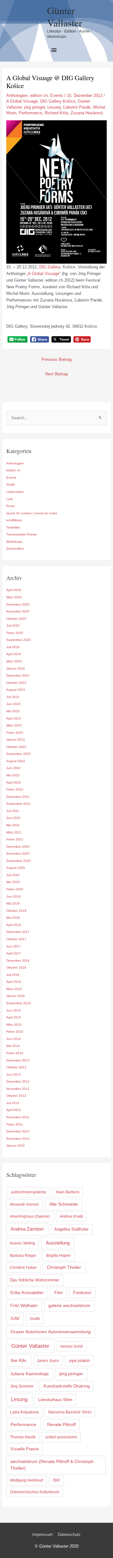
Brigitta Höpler (58, 1255)
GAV (15, 1318)
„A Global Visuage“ (44, 273)
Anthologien (17, 95)
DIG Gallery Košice (57, 101)
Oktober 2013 (16, 1067)
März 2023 (14, 725)
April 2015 (13, 1017)
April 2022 (13, 782)
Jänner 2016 (15, 996)
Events (56, 95)
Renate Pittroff (61, 1424)
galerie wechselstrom (69, 1305)
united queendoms (61, 1437)
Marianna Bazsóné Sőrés (70, 1412)
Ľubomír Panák (77, 107)
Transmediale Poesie (21, 534)
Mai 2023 (13, 711)
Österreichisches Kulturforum (34, 1492)
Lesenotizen (15, 491)
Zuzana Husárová (87, 112)
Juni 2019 (13, 896)
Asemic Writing (22, 1243)
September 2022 (18, 753)
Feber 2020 (14, 889)
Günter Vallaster (64, 16)
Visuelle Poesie (24, 1449)
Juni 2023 (13, 704)
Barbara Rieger (23, 1255)
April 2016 (13, 981)
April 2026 (13, 590)
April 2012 (13, 1110)
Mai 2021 (13, 825)
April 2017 (13, 953)
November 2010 (18, 1138)
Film (58, 1292)
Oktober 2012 (16, 1095)
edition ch (39, 95)
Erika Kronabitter (27, 1292)
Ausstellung (58, 1242)
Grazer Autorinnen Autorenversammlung (51, 1331)
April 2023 (13, 718)
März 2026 (14, 597)
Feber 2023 (14, 732)
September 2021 (18, 803)
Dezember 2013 (18, 1060)
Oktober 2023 (16, 682)
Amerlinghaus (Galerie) (30, 1216)
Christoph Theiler (64, 1267)
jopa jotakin (79, 1360)
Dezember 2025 (18, 604)
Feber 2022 (14, 789)
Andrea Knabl (71, 1216)
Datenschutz (69, 1534)
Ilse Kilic (19, 1360)
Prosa (10, 506)
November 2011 (17, 1117)
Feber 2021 (14, 839)
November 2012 (18, 1088)
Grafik (10, 484)
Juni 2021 (13, 818)
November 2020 (18, 853)
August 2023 (15, 689)
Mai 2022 (13, 775)
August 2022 (15, 761)
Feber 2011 (14, 1124)
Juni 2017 (13, 946)
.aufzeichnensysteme (28, 1192)
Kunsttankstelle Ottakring (67, 1386)
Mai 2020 (13, 882)
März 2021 (14, 832)
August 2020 (15, 867)
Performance (30, 112)
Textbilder (13, 527)
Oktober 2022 (16, 747)
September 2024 (18, 640)
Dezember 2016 (18, 960)
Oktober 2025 (16, 618)
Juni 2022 (13, 768)
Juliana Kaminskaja (29, 1373)
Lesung (54, 107)
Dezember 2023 (18, 675)
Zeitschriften (15, 548)
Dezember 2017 (18, 932)
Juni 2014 (13, 1039)
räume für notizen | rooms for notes (31, 513)
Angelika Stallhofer (71, 1229)
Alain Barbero (67, 1192)
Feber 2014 (14, 1053)
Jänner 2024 (15, 668)
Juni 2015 (13, 1010)
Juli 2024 (12, 647)
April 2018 (13, 925)
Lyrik (9, 499)
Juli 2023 (12, 697)
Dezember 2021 (18, 796)
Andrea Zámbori (27, 1229)
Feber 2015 (14, 1031)
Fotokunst (82, 1292)
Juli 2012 (12, 1103)
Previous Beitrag (56, 359)
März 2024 (14, 661)
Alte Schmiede (63, 1204)
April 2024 (13, 654)
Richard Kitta (56, 112)
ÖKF (56, 1480)
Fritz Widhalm (24, 1305)
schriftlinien (14, 520)
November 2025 (18, 611)
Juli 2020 (12, 875)
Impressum (42, 1534)
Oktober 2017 (16, 939)
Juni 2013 (13, 1074)
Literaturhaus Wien (55, 1399)
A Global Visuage (22, 101)
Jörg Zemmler (22, 1386)
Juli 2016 (12, 974)
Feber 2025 (14, 633)
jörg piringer (34, 107)
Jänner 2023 (15, 739)
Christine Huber (23, 1267)
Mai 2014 (13, 1046)
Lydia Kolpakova (24, 1412)
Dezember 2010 (18, 1131)
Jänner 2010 (15, 1145)
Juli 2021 (12, 811)
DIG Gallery (49, 267)
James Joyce (48, 1360)
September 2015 (18, 1003)
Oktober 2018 (16, 910)
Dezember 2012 (18, 1081)
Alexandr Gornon (24, 1204)
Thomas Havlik (22, 1437)
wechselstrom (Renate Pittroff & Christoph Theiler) (52, 1465)
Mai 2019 (13, 903)
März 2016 (14, 989)
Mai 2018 (13, 917)
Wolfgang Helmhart (26, 1480)
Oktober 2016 (16, 967)
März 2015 (14, 1024)
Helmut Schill (71, 1346)
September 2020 (18, 861)
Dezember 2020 (18, 846)
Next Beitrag (56, 374)
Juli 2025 (12, 625)
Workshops (14, 541)
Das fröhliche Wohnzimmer (34, 1280)
